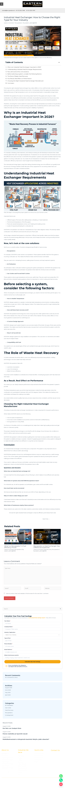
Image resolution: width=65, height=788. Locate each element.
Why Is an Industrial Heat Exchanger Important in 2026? (24, 67)
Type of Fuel (7, 638)
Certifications (38, 759)
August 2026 (8, 687)
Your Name (7, 621)
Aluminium (21, 762)
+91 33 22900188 (55, 770)
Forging (20, 758)
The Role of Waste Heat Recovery (17, 76)
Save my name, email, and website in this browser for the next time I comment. (27, 593)
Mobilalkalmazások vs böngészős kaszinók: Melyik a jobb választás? (26, 739)
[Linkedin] (57, 773)
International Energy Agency (14, 164)
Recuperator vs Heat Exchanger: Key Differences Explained (47, 546)
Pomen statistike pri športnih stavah (15, 734)
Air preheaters (8, 267)
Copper (20, 772)
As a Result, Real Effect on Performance (19, 78)
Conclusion (10, 83)
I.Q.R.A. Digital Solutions (54, 782)
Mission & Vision (38, 755)
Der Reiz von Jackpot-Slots (12, 728)
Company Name (8, 626)
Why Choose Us (38, 757)
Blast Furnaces (22, 766)
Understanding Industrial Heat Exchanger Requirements (24, 69)
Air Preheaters (9, 705)
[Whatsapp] (61, 776)
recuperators (5, 769)
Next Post (46, 519)
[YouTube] (55, 773)
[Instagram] (60, 773)
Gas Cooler (8, 707)
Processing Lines (22, 768)
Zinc (19, 774)
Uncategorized (9, 715)
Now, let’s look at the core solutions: (18, 71)
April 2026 (7, 695)
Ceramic (20, 760)
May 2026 (7, 692)
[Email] (61, 784)
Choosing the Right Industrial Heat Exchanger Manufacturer (25, 81)
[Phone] (61, 780)
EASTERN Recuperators (25, 464)
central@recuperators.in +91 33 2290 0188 (13, 10)
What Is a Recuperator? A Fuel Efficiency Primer (15, 546)
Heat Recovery (48, 549)
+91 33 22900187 (55, 768)
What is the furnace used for (11, 655)
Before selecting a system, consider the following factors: (24, 74)
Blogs (36, 761)
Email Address (8, 649)
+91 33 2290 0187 (30, 10)
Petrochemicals (22, 770)
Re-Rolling (21, 756)
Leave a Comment (9, 23)
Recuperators (18, 23)
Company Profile (39, 753)
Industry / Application (9, 632)
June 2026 (8, 690)
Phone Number (8, 643)
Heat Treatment (22, 764)
